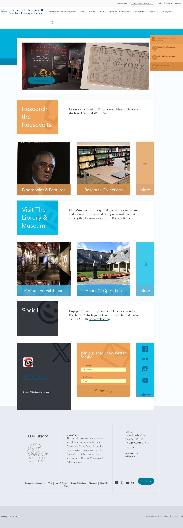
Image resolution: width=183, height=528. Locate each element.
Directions (178, 3)
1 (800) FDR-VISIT (133, 443)
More (145, 394)
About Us (154, 11)
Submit (102, 390)
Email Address (88, 377)
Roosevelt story (99, 319)
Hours (139, 453)
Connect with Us (163, 65)
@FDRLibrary (36, 377)
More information (41, 80)
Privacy (4, 516)
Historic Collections (119, 11)
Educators (139, 11)
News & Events (97, 11)
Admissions (130, 456)
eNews (161, 3)
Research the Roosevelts (62, 11)
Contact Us (169, 3)
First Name (87, 365)
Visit (82, 11)
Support (167, 11)
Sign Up (144, 481)
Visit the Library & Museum (166, 56)
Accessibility (14, 516)
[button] (142, 3)
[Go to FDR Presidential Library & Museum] (22, 11)
